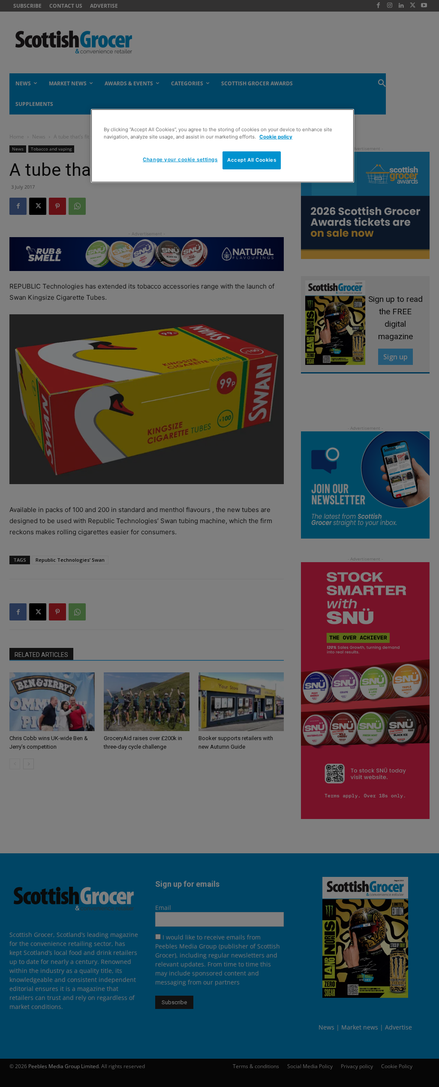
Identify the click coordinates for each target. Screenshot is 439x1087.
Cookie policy (275, 137)
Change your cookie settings (180, 160)
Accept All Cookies (251, 160)
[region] (222, 146)
